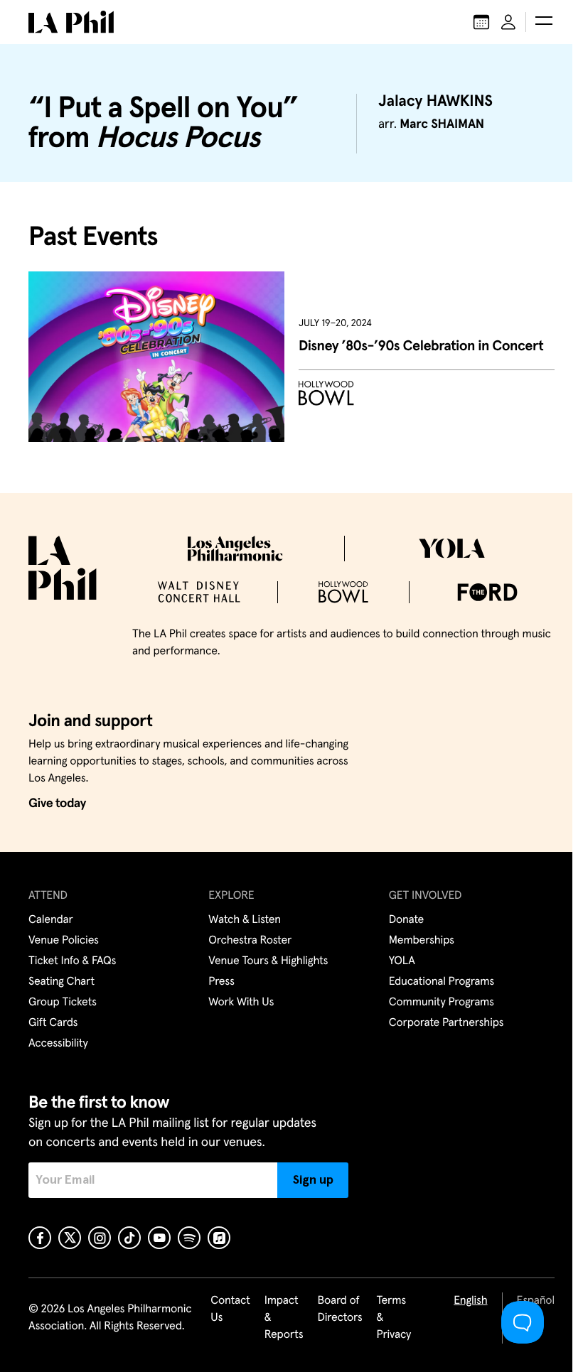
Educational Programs (441, 982)
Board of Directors (339, 1309)
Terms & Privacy (394, 1318)
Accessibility (58, 1043)
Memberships (421, 940)
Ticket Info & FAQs (72, 961)
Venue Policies (63, 940)
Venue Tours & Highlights (268, 961)
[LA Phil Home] (71, 22)
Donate (406, 920)
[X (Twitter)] (69, 1237)
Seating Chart (61, 982)
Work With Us (241, 1002)
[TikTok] (129, 1237)
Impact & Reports (284, 1318)
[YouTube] (159, 1237)
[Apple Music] (219, 1237)
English (470, 1301)
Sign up (313, 1180)
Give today (57, 803)
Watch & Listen (244, 920)
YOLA (402, 961)
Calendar (50, 920)
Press (221, 982)
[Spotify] (189, 1237)
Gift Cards (52, 1023)
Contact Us (230, 1309)
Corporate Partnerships (446, 1023)
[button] (544, 22)
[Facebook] (39, 1237)
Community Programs (441, 1002)
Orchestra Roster (250, 940)
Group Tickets (62, 1002)
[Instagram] (99, 1237)
